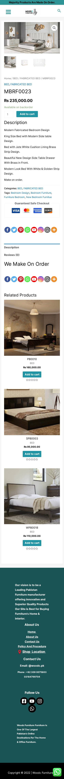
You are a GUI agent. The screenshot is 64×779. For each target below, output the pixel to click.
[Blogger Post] (47, 227)
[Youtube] (34, 227)
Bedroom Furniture (41, 192)
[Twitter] (14, 227)
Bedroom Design (20, 192)
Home (7, 78)
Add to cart (27, 114)
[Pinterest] (21, 227)
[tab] (32, 247)
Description (11, 247)
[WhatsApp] (32, 708)
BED (15, 78)
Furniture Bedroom (14, 197)
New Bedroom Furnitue (39, 197)
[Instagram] (41, 227)
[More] (54, 227)
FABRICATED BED (30, 78)
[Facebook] (7, 227)
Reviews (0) (11, 255)
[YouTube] (32, 701)
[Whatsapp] (27, 227)
